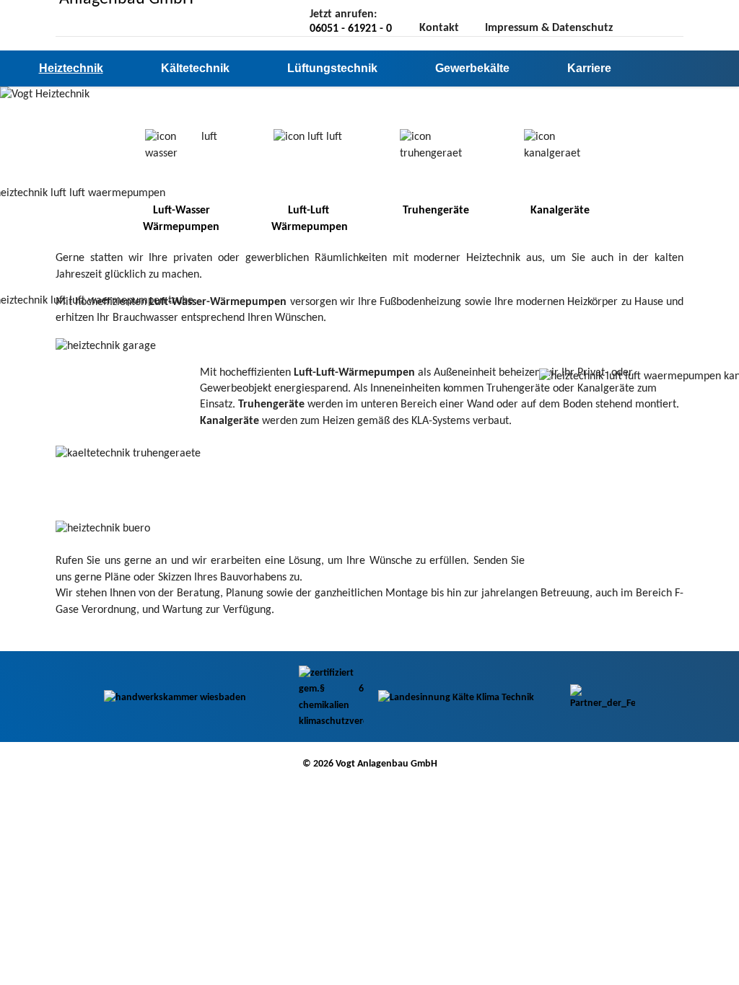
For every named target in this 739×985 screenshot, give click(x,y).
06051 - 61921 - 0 (351, 29)
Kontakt (439, 28)
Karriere (589, 68)
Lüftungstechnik (332, 68)
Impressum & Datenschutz (549, 28)
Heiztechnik (71, 68)
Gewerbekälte (472, 68)
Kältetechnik (195, 68)
